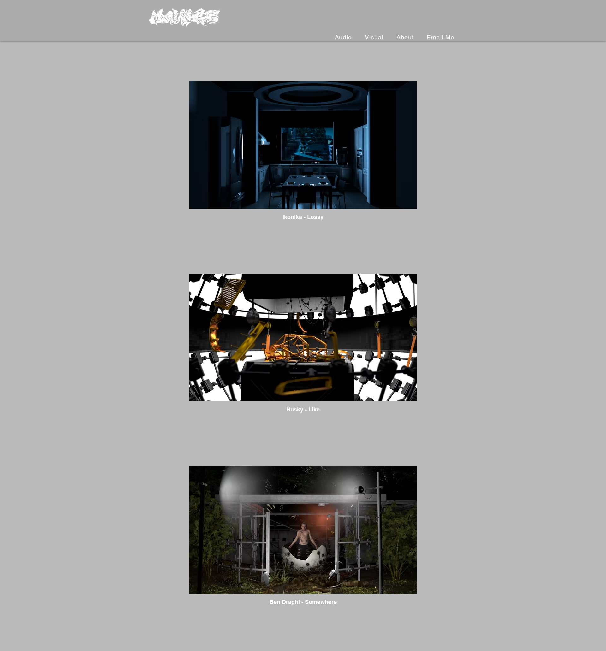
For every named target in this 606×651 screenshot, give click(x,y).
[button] (372, 37)
